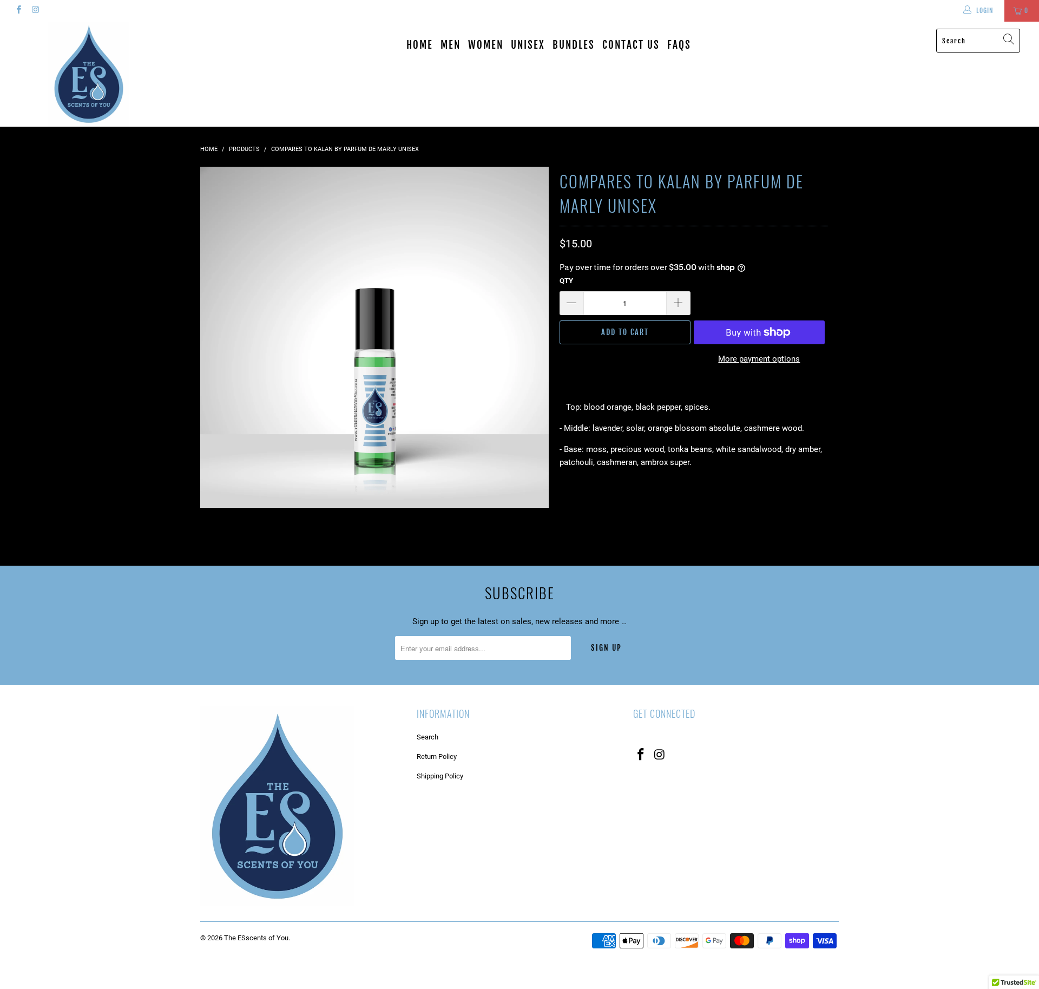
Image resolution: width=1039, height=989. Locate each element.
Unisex (528, 44)
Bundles (574, 44)
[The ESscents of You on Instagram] (35, 11)
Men (450, 44)
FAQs (679, 44)
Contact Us (631, 44)
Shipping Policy (440, 776)
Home (419, 44)
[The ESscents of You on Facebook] (18, 11)
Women (485, 44)
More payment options (759, 359)
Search (427, 737)
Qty (566, 281)
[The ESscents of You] (88, 74)
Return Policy (437, 756)
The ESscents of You (256, 938)
